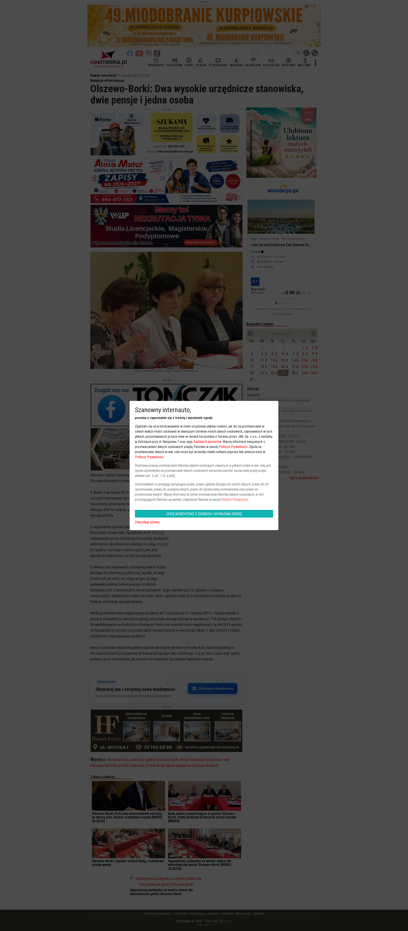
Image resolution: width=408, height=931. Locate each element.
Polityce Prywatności (233, 447)
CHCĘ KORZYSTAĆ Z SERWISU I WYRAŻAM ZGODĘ (204, 514)
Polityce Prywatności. (235, 500)
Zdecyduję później (147, 522)
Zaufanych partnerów (207, 442)
